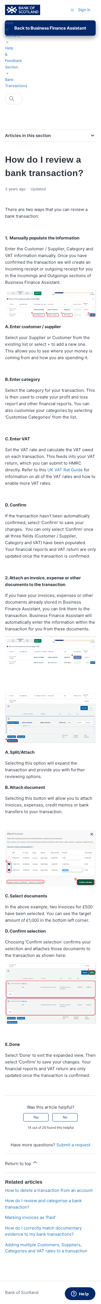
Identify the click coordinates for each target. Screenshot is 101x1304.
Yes (36, 1117)
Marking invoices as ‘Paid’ (30, 1217)
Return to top (18, 1163)
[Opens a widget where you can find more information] (80, 1294)
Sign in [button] (84, 9)
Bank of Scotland (21, 1292)
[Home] (22, 10)
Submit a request (73, 1144)
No (65, 1117)
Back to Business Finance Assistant (50, 28)
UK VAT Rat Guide (65, 469)
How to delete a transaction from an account (49, 1190)
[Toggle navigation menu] (72, 9)
